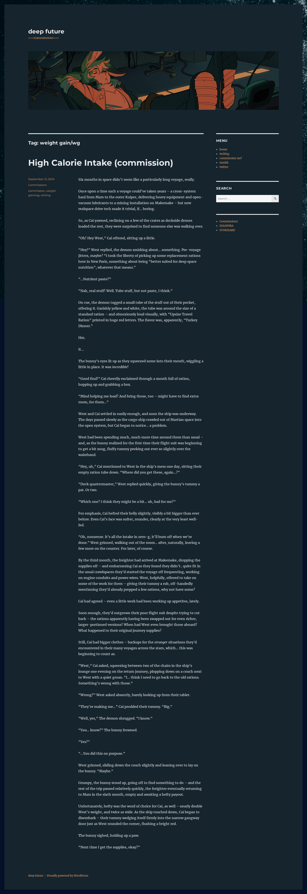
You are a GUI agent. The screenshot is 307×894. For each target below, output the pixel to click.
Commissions (37, 185)
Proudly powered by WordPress (67, 875)
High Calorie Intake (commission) (100, 163)
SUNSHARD (227, 230)
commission (36, 190)
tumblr (224, 162)
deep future (46, 31)
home (223, 149)
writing (46, 195)
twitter (223, 167)
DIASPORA (226, 226)
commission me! (230, 158)
